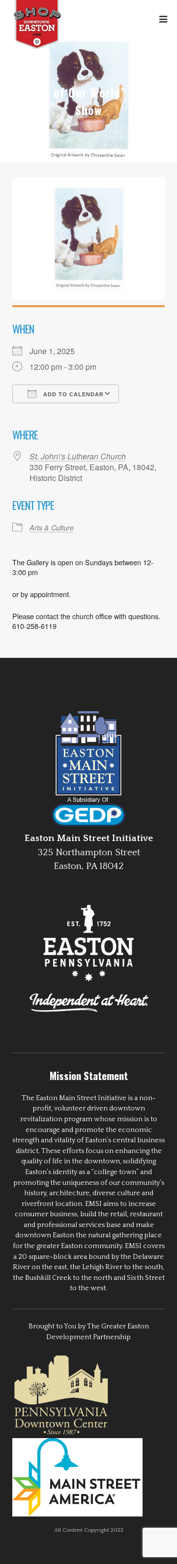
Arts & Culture (52, 527)
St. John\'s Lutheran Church (78, 456)
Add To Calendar (72, 394)
